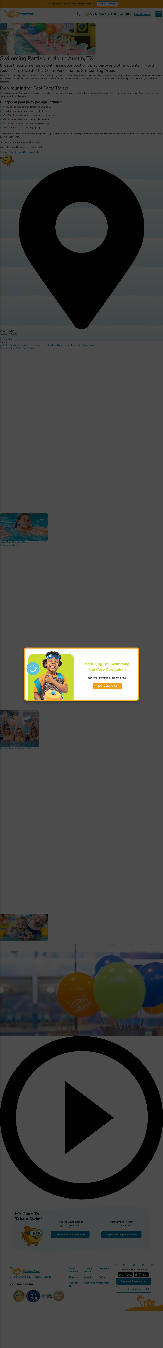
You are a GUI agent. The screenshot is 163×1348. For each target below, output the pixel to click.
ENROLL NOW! (107, 686)
